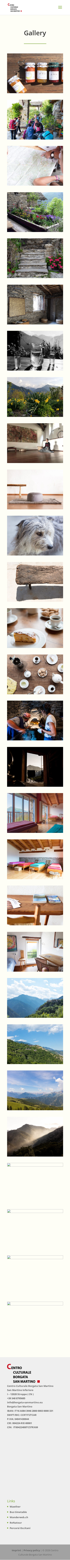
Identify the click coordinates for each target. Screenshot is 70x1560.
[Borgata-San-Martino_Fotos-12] (35, 462)
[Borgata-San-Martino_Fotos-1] (35, 369)
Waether (15, 1506)
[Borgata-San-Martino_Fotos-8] (35, 1063)
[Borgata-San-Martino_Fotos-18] (35, 739)
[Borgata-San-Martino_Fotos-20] (35, 416)
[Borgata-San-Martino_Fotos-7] (35, 1017)
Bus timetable (18, 1512)
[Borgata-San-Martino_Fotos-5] (35, 508)
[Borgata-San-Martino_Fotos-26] (35, 924)
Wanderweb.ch (19, 1517)
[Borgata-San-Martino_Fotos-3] (35, 277)
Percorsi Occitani (20, 1528)
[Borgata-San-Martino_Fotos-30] (35, 601)
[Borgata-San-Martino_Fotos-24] (35, 878)
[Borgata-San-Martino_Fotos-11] (35, 184)
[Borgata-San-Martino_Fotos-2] (35, 231)
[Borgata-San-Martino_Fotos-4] (35, 323)
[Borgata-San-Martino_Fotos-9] (35, 1109)
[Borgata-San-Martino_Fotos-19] (35, 138)
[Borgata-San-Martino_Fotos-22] (35, 554)
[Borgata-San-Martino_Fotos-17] (35, 785)
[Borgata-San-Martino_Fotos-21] (35, 1212)
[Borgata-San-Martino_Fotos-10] (35, 92)
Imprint (16, 1550)
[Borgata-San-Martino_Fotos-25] (35, 832)
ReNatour (16, 1522)
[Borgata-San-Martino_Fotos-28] (35, 970)
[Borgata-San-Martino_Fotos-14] (35, 1165)
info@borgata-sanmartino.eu (25, 1402)
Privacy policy (32, 1550)
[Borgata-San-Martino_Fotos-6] (35, 647)
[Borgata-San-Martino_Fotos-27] (35, 693)
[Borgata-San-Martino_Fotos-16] (35, 1304)
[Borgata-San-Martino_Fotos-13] (35, 1155)
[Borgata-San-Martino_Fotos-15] (35, 1258)
